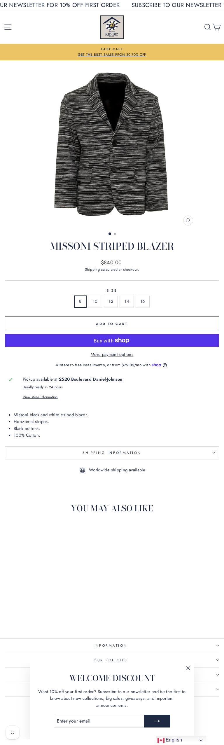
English (173, 739)
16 (142, 301)
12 (110, 301)
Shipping (92, 269)
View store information (40, 396)
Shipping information (112, 452)
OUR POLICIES (110, 659)
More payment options (112, 354)
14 (126, 301)
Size (112, 290)
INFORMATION (110, 645)
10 (95, 301)
